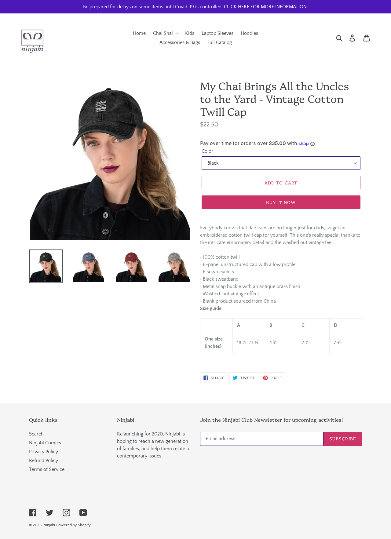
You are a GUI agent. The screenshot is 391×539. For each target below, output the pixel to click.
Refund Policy (43, 460)
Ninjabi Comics (45, 443)
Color (207, 151)
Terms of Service (46, 469)
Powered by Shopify (73, 525)
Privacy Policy (43, 451)
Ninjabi (49, 525)
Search (36, 434)
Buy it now (281, 202)
